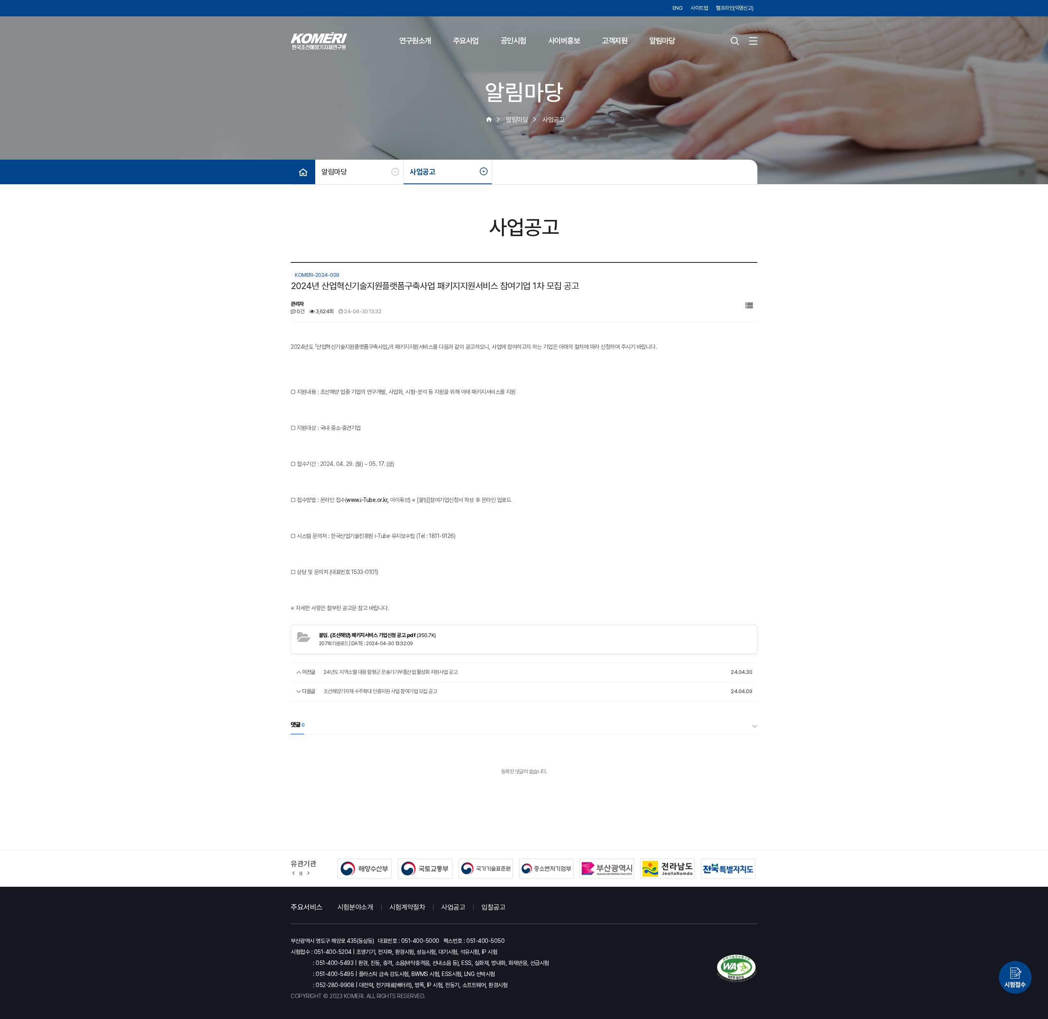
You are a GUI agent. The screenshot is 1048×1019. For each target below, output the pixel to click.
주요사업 (466, 40)
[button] (294, 873)
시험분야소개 (355, 907)
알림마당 (662, 40)
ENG (678, 8)
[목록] (749, 305)
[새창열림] (1015, 979)
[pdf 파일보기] (736, 968)
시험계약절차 (407, 907)
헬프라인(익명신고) (734, 8)
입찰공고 (493, 907)
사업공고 (422, 171)
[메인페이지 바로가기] (319, 41)
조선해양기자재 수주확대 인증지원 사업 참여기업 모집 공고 (380, 691)
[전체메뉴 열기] (753, 41)
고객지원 (614, 40)
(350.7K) (377, 635)
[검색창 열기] (735, 41)
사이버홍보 (564, 40)
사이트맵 (699, 8)
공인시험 (513, 40)
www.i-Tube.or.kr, (367, 500)
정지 (301, 873)
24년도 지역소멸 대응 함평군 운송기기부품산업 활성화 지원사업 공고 (390, 672)
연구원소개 (415, 40)
